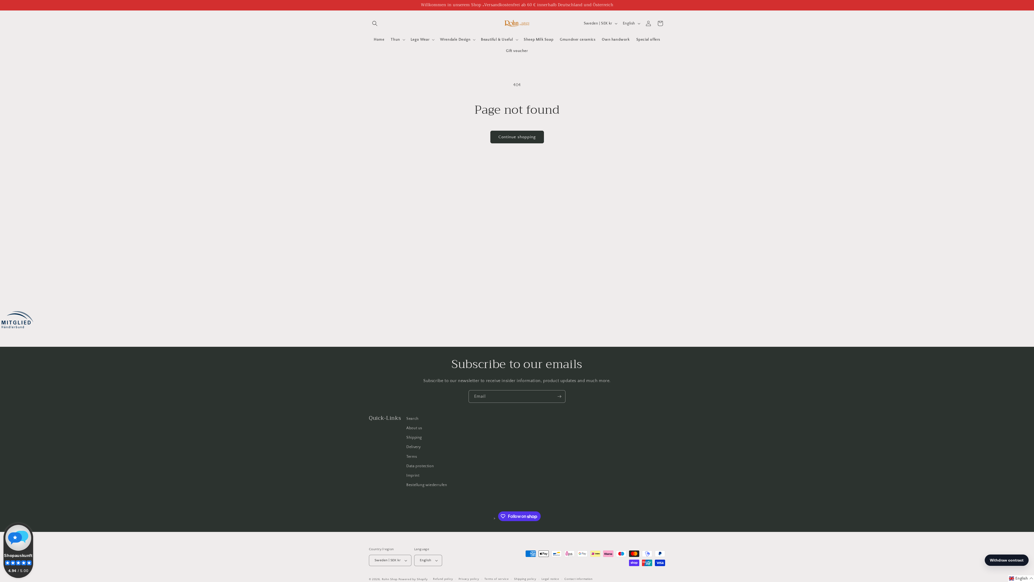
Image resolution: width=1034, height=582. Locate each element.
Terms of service (496, 579)
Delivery (413, 447)
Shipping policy (525, 579)
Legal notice (550, 579)
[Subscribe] (559, 396)
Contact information (578, 579)
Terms (411, 456)
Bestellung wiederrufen (426, 485)
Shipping (414, 437)
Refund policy (443, 579)
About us (414, 428)
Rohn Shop (389, 579)
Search (412, 419)
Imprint (412, 475)
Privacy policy (469, 579)
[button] (375, 23)
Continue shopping (517, 137)
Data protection (420, 466)
